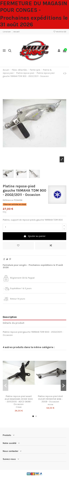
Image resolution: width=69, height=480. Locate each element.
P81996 (50, 404)
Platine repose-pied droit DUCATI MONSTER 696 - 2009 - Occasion (50, 399)
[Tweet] (7, 259)
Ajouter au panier (36, 236)
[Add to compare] (50, 245)
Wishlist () (61, 32)
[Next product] (65, 73)
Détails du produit (13, 322)
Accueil (16, 32)
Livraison (7, 32)
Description (10, 316)
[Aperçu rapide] (23, 392)
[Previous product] (64, 73)
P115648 (19, 407)
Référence (8, 200)
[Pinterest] (10, 259)
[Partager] (4, 259)
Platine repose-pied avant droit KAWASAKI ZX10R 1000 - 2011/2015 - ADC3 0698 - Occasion (19, 400)
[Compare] (18, 392)
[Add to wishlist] (18, 245)
